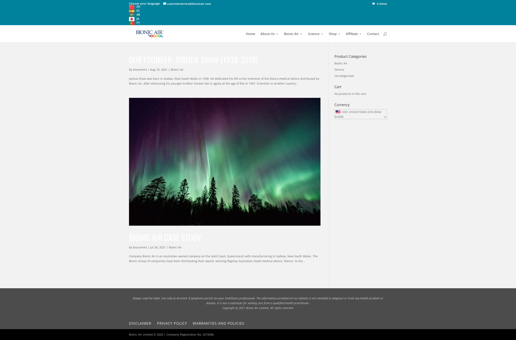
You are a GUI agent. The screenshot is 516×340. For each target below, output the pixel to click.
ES (138, 10)
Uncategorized (344, 76)
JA (137, 19)
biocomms (140, 69)
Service (339, 69)
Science (313, 34)
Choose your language (144, 3)
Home (250, 34)
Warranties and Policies (218, 323)
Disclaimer (140, 323)
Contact (373, 34)
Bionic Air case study (165, 237)
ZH (138, 6)
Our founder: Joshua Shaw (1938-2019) (193, 60)
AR (138, 15)
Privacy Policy (172, 323)
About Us (267, 34)
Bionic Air (291, 34)
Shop (333, 34)
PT (138, 23)
